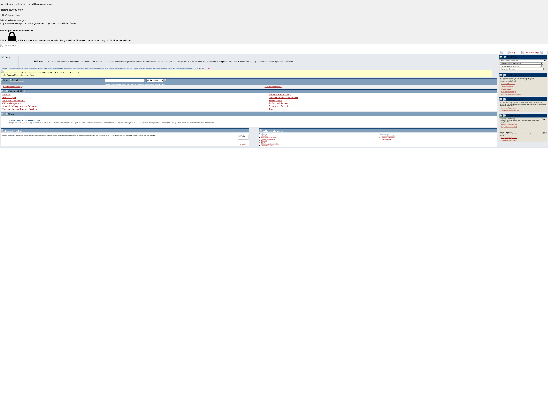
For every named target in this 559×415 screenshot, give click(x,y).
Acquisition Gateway (267, 145)
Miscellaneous (275, 100)
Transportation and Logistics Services (19, 109)
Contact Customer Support (269, 137)
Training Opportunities (268, 139)
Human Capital (9, 97)
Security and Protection (279, 106)
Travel (272, 109)
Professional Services (278, 103)
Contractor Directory (13, 87)
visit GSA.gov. (206, 68)
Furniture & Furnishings (280, 94)
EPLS (263, 142)
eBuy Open (264, 136)
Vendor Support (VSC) (388, 139)
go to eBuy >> (244, 144)
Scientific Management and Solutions (19, 106)
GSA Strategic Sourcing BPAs (270, 144)
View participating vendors (509, 138)
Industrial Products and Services (283, 97)
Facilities (6, 94)
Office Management (11, 103)
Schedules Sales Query (388, 137)
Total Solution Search (273, 87)
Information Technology (13, 100)
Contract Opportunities (388, 136)
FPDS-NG (264, 140)
